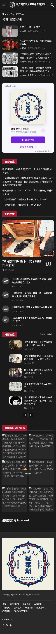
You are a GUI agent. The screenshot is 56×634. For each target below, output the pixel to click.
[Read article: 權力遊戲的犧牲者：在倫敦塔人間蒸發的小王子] (15, 372)
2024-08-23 (34, 48)
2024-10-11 (34, 31)
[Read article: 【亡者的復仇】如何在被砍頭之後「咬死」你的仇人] (15, 344)
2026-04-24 (42, 75)
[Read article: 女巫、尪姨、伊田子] (10, 31)
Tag (12, 14)
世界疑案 (6, 607)
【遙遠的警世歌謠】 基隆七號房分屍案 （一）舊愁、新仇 (38, 357)
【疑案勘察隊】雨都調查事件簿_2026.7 (21, 204)
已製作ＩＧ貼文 (46, 334)
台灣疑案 (38, 604)
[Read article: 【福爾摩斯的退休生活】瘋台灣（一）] (15, 386)
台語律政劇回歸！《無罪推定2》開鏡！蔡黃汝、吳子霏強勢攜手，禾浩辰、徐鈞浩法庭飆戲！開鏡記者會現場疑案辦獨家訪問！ (28, 182)
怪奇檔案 (17, 607)
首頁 (4, 604)
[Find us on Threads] (11, 625)
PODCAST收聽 (21, 611)
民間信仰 (20, 14)
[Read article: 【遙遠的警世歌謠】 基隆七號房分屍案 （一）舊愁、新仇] (15, 358)
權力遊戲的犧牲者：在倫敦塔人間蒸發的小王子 (38, 371)
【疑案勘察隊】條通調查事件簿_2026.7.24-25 (24, 199)
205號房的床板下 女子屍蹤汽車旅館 (21, 263)
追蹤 (29, 473)
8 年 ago (30, 349)
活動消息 (6, 611)
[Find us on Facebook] (3, 625)
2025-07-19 (42, 61)
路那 (24, 48)
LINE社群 (14, 604)
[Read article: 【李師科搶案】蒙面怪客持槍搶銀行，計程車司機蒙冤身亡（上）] (10, 71)
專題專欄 (29, 607)
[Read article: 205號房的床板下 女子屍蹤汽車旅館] (28, 238)
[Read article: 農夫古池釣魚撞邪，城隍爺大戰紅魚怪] (10, 44)
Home (5, 14)
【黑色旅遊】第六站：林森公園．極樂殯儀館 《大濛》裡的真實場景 (32, 294)
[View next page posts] (30, 415)
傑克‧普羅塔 (27, 61)
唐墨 (24, 31)
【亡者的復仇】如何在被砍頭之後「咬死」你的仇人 (38, 343)
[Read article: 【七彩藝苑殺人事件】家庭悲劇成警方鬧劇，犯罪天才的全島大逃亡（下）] (15, 400)
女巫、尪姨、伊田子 (29, 27)
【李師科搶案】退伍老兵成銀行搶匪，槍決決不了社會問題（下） (36, 56)
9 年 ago (30, 390)
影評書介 (40, 607)
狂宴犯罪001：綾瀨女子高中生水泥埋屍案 (31, 307)
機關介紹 (26, 604)
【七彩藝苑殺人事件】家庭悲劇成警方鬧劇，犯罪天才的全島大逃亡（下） (38, 400)
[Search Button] (52, 4)
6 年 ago (30, 363)
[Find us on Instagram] (7, 625)
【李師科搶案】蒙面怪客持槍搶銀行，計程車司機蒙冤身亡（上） (36, 69)
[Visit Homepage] (28, 5)
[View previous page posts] (25, 415)
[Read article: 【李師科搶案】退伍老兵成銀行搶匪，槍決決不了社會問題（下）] (10, 58)
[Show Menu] (3, 4)
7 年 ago (30, 408)
